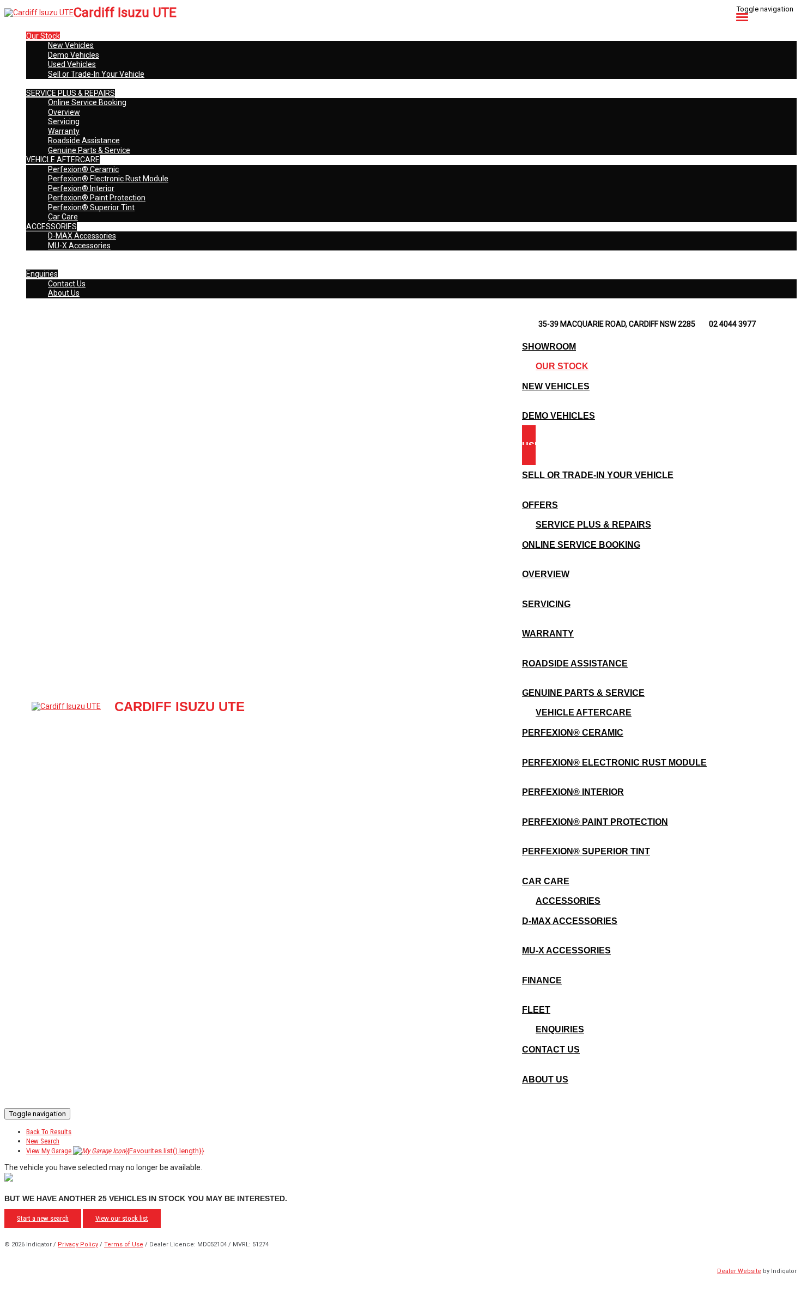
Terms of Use (123, 1244)
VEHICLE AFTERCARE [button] (63, 159)
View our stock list (121, 1218)
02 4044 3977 (732, 324)
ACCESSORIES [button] (51, 226)
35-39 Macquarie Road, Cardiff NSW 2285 (616, 324)
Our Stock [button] (43, 36)
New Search (42, 1141)
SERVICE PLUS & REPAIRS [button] (70, 93)
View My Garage (115, 1151)
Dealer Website (739, 1271)
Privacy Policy (78, 1244)
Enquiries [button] (42, 274)
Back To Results (48, 1132)
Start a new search (43, 1218)
